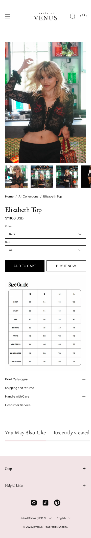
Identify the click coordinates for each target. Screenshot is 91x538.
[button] (72, 16)
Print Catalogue (16, 379)
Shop (8, 468)
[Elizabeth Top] (16, 176)
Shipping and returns (19, 388)
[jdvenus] (45, 16)
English (61, 518)
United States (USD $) (33, 518)
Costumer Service (18, 405)
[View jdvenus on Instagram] (34, 502)
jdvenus (37, 526)
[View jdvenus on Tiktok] (45, 502)
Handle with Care (17, 396)
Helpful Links (14, 485)
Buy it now (66, 266)
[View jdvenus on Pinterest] (57, 502)
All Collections (28, 196)
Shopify (62, 526)
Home (9, 196)
